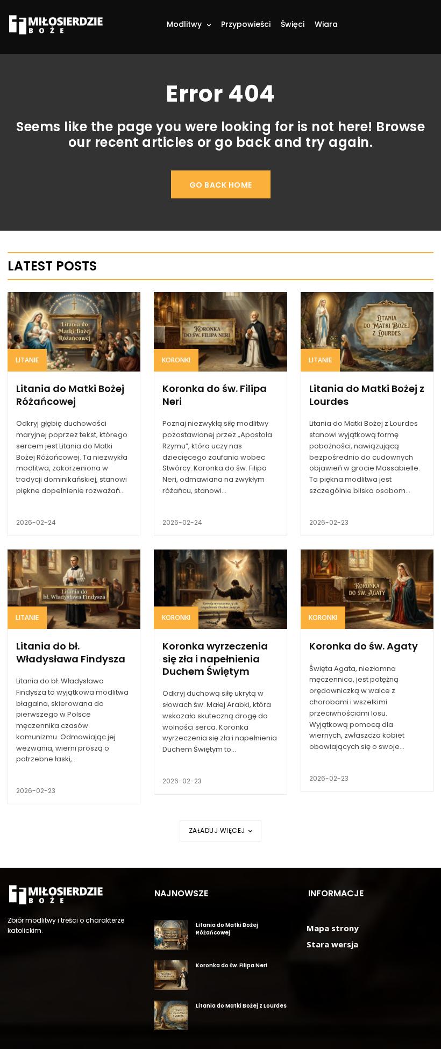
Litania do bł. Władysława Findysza (70, 652)
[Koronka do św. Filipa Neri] (220, 332)
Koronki (176, 360)
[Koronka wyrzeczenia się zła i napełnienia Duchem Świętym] (220, 589)
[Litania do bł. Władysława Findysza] (74, 589)
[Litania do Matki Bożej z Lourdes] (367, 332)
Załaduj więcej (217, 830)
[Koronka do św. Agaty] (367, 589)
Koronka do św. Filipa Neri (214, 395)
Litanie (27, 360)
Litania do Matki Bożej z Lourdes (366, 395)
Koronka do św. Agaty (363, 646)
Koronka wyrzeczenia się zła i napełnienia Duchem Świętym (215, 658)
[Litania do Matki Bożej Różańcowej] (74, 332)
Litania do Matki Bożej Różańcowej (70, 395)
